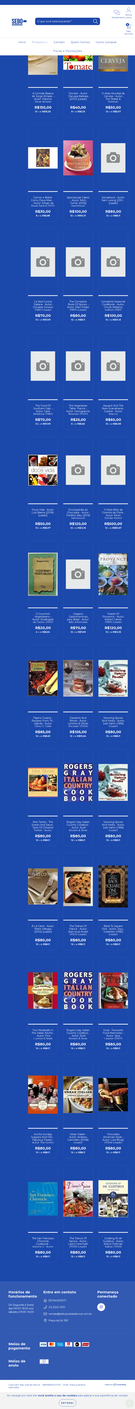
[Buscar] (95, 21)
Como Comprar (106, 42)
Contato (59, 42)
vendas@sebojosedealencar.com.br (70, 1313)
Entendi (67, 1403)
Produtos (39, 42)
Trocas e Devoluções (67, 51)
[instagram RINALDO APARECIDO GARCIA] (5, 2)
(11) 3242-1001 (57, 1307)
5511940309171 (57, 1300)
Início (22, 42)
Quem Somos (80, 42)
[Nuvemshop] (116, 1385)
